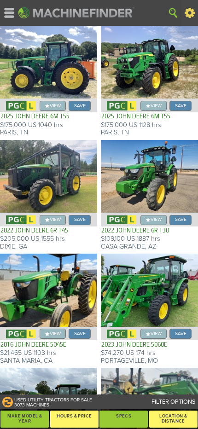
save (80, 106)
